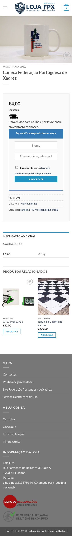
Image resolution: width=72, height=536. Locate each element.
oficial (55, 209)
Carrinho (9, 419)
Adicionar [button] (12, 331)
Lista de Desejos (13, 434)
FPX (31, 209)
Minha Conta (11, 441)
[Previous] (3, 312)
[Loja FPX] (35, 8)
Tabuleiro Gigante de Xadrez (50, 323)
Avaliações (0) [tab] (12, 243)
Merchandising (14, 66)
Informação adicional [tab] (19, 236)
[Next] (69, 312)
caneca (24, 209)
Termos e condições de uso (20, 396)
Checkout (9, 426)
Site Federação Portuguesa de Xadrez (27, 389)
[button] (5, 8)
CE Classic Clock (13, 321)
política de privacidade (39, 173)
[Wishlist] (67, 55)
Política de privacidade (18, 382)
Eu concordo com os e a (33, 171)
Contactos (10, 374)
